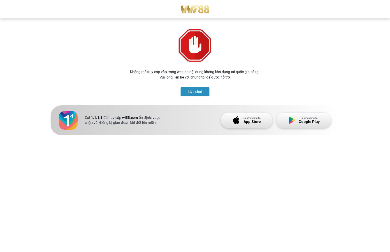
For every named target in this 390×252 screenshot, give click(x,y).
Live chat (195, 92)
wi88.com (130, 118)
